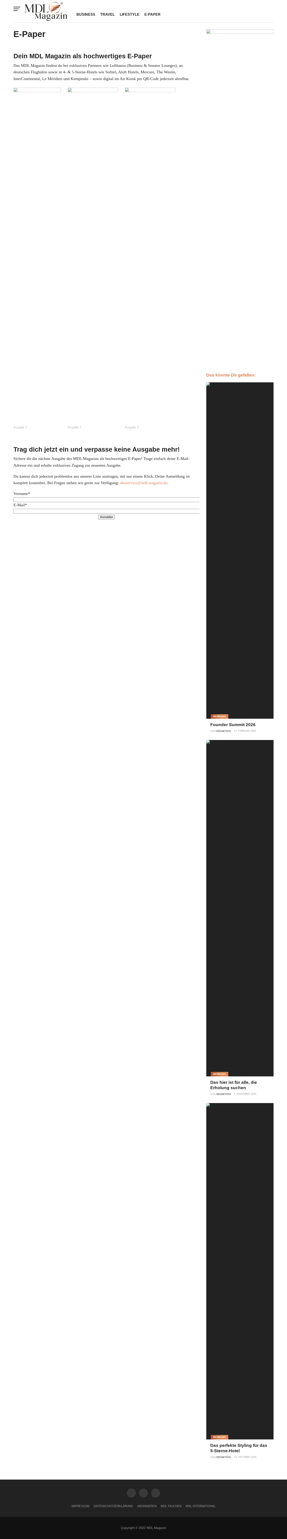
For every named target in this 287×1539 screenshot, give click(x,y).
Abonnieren (147, 1506)
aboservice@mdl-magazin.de (143, 483)
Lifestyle (129, 14)
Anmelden (106, 517)
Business (85, 14)
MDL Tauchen (171, 1506)
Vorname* (21, 493)
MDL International (201, 1506)
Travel (107, 14)
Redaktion (223, 731)
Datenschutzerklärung (113, 1506)
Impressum (80, 1506)
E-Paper (152, 14)
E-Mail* (20, 505)
